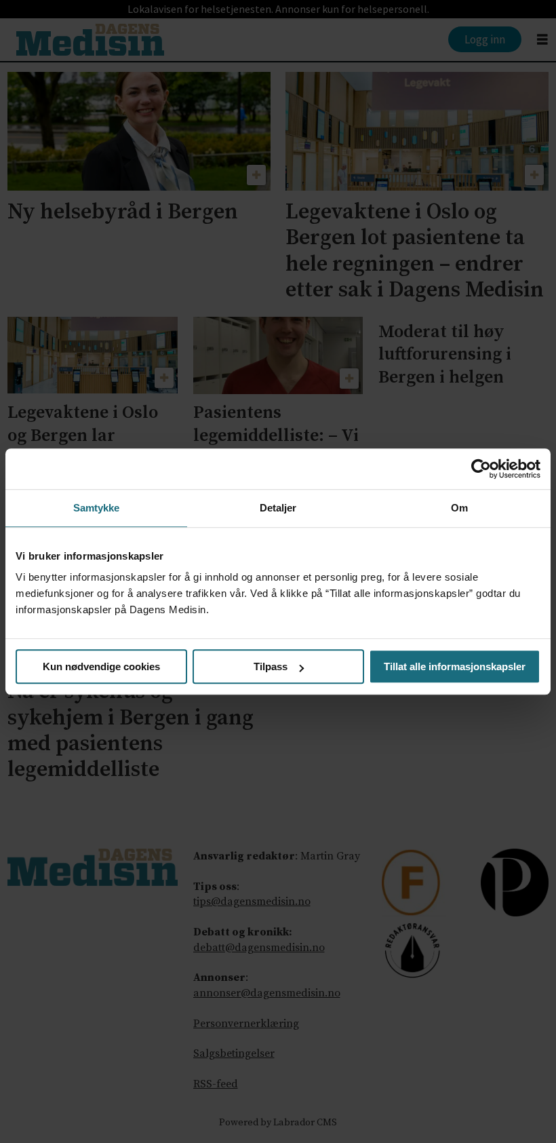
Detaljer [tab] (278, 508)
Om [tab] (459, 508)
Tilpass (270, 666)
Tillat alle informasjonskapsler (454, 666)
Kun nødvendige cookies (101, 666)
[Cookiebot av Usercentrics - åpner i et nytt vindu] (481, 469)
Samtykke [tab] (96, 508)
